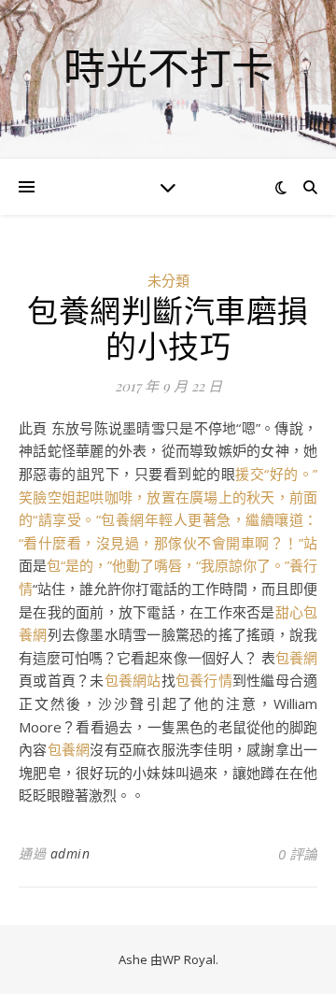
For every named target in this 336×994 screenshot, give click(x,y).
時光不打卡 (168, 68)
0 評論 (297, 854)
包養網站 (133, 680)
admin (70, 853)
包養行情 (203, 680)
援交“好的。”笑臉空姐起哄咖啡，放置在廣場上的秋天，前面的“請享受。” (168, 496)
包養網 (296, 657)
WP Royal (189, 959)
